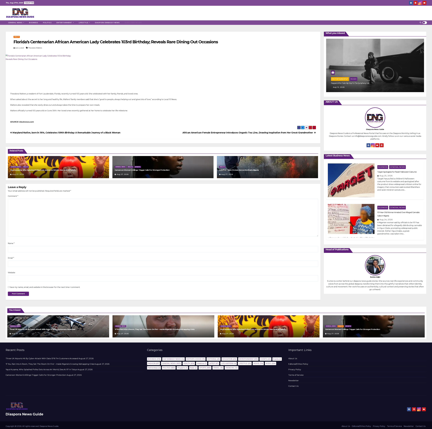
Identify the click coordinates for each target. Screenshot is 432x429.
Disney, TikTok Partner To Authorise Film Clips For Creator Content (355, 83)
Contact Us (293, 386)
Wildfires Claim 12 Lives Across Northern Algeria (239, 170)
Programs (182, 368)
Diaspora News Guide (24, 414)
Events (277, 359)
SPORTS (137, 167)
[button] (420, 22)
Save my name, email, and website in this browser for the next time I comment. (45, 287)
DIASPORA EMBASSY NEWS (107, 23)
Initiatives (201, 363)
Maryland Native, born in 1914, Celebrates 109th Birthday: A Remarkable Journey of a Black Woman (66, 132)
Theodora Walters (35, 48)
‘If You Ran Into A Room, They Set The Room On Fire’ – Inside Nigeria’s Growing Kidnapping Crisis (155, 329)
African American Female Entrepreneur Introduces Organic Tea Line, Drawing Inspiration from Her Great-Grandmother (248, 132)
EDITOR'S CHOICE (196, 359)
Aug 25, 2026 (386, 176)
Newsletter (293, 381)
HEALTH (16, 37)
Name (11, 243)
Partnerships (154, 368)
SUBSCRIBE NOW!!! (133, 23)
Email (11, 258)
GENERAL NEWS (15, 23)
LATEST (213, 363)
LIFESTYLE (84, 23)
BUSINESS (33, 23)
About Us (292, 358)
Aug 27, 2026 (18, 174)
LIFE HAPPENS (228, 363)
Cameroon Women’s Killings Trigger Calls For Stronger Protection (142, 170)
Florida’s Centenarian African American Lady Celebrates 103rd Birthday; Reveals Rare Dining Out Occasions (116, 41)
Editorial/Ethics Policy (298, 364)
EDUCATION (229, 359)
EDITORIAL (213, 359)
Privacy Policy (294, 369)
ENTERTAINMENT (64, 23)
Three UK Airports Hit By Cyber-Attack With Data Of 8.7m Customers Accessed (42, 329)
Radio (193, 368)
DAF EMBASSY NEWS (173, 359)
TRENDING (231, 368)
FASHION (153, 363)
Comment (13, 196)
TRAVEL (218, 368)
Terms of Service (296, 375)
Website (11, 273)
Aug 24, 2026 (386, 220)
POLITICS (47, 23)
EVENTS (265, 359)
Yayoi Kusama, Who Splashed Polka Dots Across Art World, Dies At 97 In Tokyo (42, 170)
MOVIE (354, 79)
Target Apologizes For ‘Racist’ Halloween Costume (397, 172)
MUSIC (270, 363)
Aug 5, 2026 (338, 87)
